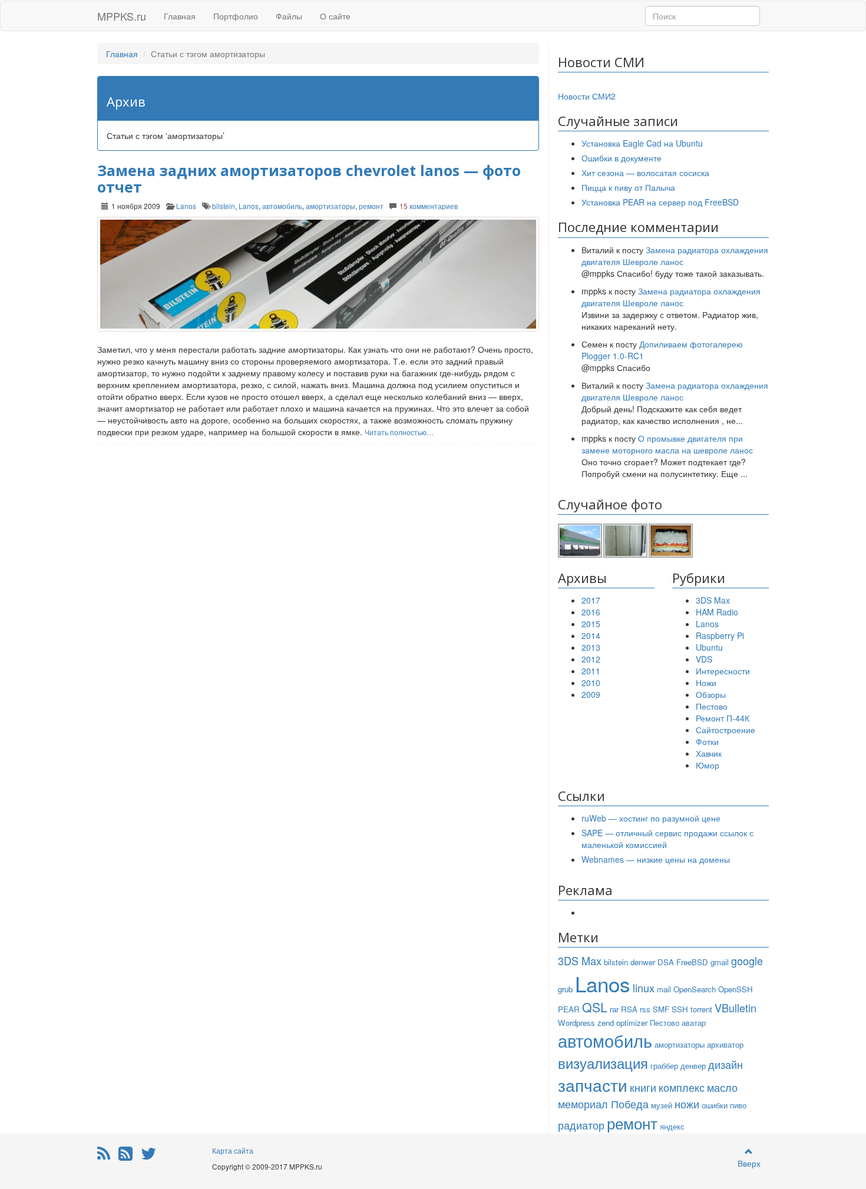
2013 (590, 647)
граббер (664, 1065)
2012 (590, 659)
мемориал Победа (603, 1103)
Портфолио (235, 16)
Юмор (707, 765)
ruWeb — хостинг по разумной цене (650, 818)
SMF (661, 1009)
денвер (693, 1065)
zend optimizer (622, 1022)
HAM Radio (717, 612)
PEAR (569, 1009)
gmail (719, 962)
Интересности (723, 671)
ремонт (371, 206)
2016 (590, 612)
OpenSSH (735, 989)
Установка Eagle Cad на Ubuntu (642, 143)
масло (722, 1087)
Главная (180, 16)
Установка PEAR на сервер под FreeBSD (660, 202)
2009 (590, 694)
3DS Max (713, 600)
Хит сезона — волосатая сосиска (645, 172)
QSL (594, 1007)
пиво (738, 1105)
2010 (590, 682)
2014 (590, 635)
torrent (701, 1009)
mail (664, 989)
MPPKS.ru (121, 16)
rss (645, 1009)
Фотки (707, 741)
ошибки (715, 1105)
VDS (704, 659)
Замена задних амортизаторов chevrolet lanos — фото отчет (309, 178)
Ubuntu (709, 647)
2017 (590, 600)
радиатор (581, 1124)
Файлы (289, 16)
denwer (642, 962)
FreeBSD (692, 962)
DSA (665, 962)
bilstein (223, 206)
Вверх (749, 1163)
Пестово (712, 706)
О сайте (335, 16)
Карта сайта (232, 1150)
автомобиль (282, 206)
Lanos (186, 206)
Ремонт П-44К (722, 718)
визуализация (603, 1062)
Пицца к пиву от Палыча (628, 187)
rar (614, 1009)
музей (661, 1105)
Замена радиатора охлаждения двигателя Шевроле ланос (674, 255)
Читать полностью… (399, 432)
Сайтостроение (725, 730)
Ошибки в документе (621, 158)
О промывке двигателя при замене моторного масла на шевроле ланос (667, 444)
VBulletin (735, 1007)
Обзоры (711, 694)
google (747, 960)
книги (643, 1087)
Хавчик (709, 753)
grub (565, 989)
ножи (687, 1103)
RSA (629, 1009)
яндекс (672, 1126)
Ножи (706, 682)
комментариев (428, 206)
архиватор (725, 1044)
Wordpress (576, 1022)
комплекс (682, 1087)
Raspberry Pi (720, 635)
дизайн (725, 1064)
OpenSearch (694, 989)
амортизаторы (330, 206)
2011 (590, 671)
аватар (694, 1022)
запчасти (592, 1085)
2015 (590, 624)
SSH (680, 1009)
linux (644, 987)
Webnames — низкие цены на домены (655, 859)
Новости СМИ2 (587, 96)
